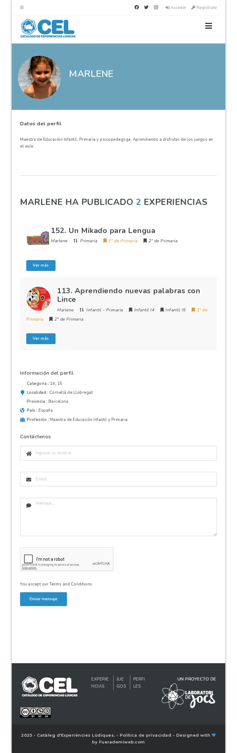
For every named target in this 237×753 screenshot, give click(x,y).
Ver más (41, 265)
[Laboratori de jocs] (188, 695)
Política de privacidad (146, 735)
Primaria (88, 241)
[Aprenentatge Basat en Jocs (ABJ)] (48, 29)
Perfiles (139, 682)
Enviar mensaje (43, 599)
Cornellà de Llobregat (71, 392)
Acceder (178, 7)
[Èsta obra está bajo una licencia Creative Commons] (35, 711)
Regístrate (206, 7)
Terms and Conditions (71, 584)
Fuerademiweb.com (122, 741)
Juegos (122, 682)
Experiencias (100, 682)
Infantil (93, 310)
